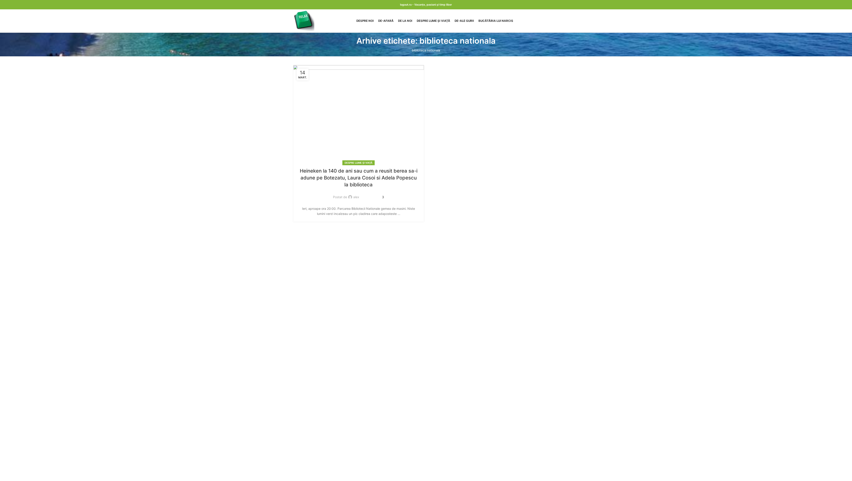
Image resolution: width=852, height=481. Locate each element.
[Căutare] (557, 20)
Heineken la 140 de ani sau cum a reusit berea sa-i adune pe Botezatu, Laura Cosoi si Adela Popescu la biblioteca (358, 178)
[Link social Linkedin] (370, 195)
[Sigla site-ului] (303, 20)
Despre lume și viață (358, 162)
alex (356, 197)
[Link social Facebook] (365, 195)
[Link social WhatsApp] (376, 195)
